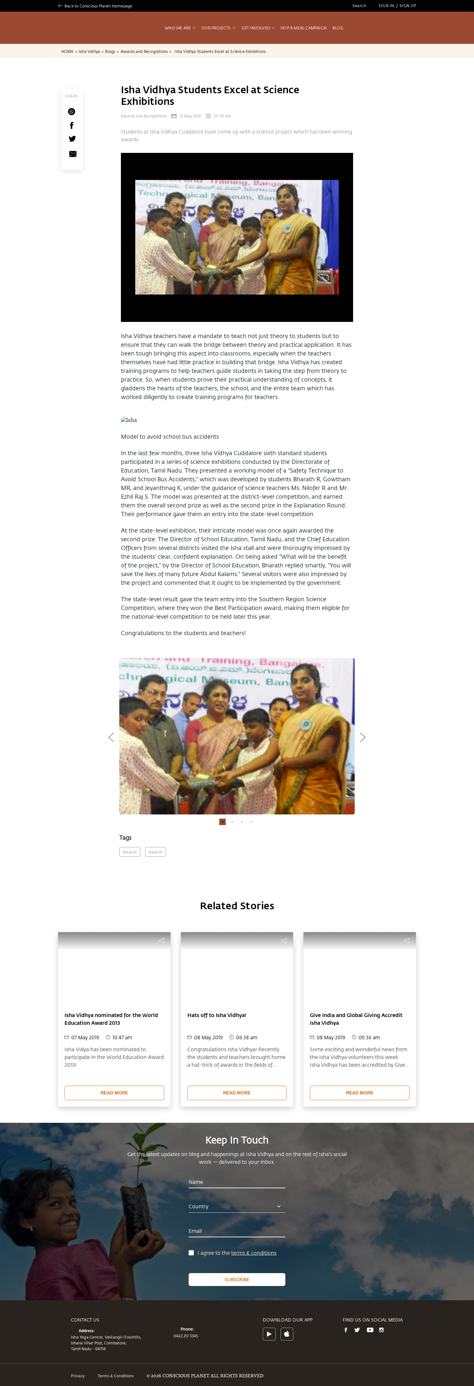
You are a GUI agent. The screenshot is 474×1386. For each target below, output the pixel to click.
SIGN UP (408, 5)
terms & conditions (253, 1252)
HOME (69, 51)
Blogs (112, 51)
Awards (130, 851)
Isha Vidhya (91, 51)
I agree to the (214, 1252)
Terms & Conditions (116, 1375)
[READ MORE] (114, 1085)
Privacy (78, 1375)
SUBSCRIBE (237, 1279)
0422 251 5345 (185, 1335)
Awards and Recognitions (146, 51)
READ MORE (114, 1092)
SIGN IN (386, 5)
